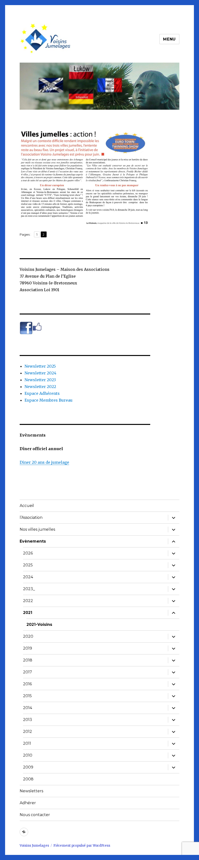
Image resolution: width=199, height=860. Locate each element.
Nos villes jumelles (37, 529)
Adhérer (28, 803)
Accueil (27, 505)
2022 (28, 600)
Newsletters (31, 791)
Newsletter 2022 (40, 386)
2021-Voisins (39, 624)
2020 (28, 636)
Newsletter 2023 (40, 379)
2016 (27, 684)
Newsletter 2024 (40, 373)
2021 (27, 612)
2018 (27, 660)
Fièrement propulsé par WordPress (81, 845)
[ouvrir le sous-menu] (173, 517)
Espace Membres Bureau (49, 400)
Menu (169, 39)
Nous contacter (35, 814)
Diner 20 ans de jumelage (44, 462)
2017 (27, 672)
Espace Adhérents (42, 393)
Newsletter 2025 (40, 366)
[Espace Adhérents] (24, 832)
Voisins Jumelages (34, 845)
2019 (27, 648)
